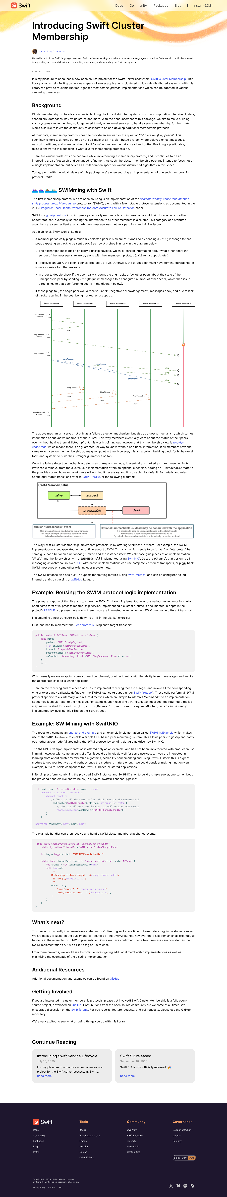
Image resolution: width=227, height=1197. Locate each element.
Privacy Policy (39, 1187)
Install (36, 1151)
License (177, 1135)
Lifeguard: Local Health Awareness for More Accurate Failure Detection (87, 208)
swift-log (76, 579)
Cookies (52, 1187)
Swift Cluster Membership (168, 79)
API (60, 1187)
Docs (36, 1129)
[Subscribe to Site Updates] (192, 1186)
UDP (78, 563)
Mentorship (133, 1146)
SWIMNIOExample (161, 732)
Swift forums (79, 1009)
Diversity (131, 1141)
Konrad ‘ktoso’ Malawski (51, 51)
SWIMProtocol (143, 692)
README (50, 610)
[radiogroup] (184, 1157)
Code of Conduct (182, 1129)
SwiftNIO (133, 558)
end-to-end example (82, 732)
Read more (44, 1076)
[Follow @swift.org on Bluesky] (178, 1186)
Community (39, 1135)
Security (177, 1141)
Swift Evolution (135, 1135)
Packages (38, 1141)
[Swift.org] (20, 5)
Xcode (82, 1129)
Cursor (83, 1151)
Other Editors (86, 1157)
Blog (35, 1146)
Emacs (83, 1141)
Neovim (83, 1146)
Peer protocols (84, 625)
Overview (132, 1129)
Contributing (133, 1151)
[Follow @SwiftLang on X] (171, 1186)
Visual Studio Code (89, 1135)
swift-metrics (136, 574)
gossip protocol (56, 215)
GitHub (114, 978)
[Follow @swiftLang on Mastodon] (185, 1186)
